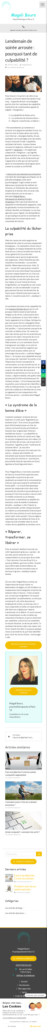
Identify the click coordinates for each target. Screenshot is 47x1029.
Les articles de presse (14, 913)
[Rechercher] (39, 854)
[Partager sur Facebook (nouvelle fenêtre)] (43, 362)
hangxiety (18, 150)
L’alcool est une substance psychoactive (24, 174)
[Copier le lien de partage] (43, 384)
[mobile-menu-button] (42, 4)
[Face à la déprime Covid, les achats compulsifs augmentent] (23, 760)
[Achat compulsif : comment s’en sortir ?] (23, 820)
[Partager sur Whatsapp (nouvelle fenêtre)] (43, 375)
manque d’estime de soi (19, 309)
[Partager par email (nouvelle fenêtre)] (43, 380)
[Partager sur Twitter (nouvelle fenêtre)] (43, 366)
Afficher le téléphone (25, 975)
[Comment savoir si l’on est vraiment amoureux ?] (23, 790)
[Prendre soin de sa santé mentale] (9, 889)
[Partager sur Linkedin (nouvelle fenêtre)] (43, 371)
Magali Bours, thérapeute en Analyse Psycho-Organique (18, 199)
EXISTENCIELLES (23, 965)
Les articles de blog (13, 908)
